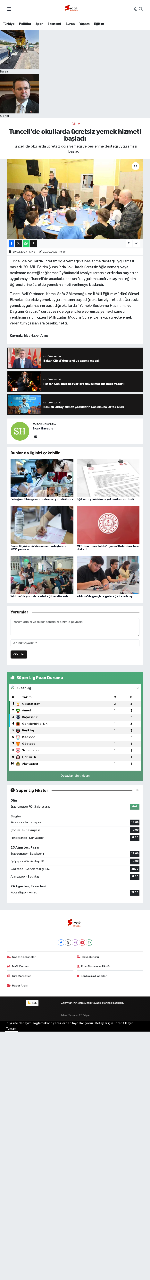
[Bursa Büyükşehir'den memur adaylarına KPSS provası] (42, 524)
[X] (68, 942)
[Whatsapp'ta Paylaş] (26, 243)
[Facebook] (61, 942)
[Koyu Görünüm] (135, 9)
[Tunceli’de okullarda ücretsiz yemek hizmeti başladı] (75, 199)
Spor (39, 24)
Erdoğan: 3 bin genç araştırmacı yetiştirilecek (42, 499)
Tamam (11, 1028)
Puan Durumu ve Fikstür (96, 966)
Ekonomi (54, 24)
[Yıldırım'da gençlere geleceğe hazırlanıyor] (108, 575)
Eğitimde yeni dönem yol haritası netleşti (105, 499)
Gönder (19, 654)
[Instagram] (75, 942)
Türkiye (9, 24)
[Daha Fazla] (33, 243)
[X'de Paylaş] (18, 243)
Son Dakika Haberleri (94, 976)
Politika (25, 24)
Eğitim (99, 24)
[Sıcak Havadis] (72, 9)
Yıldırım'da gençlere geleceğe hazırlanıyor (106, 596)
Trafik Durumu (20, 966)
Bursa (70, 24)
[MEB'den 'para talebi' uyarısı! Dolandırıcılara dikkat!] (108, 524)
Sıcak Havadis (43, 428)
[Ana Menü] (9, 9)
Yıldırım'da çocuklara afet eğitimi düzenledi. (41, 596)
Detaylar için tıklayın (75, 775)
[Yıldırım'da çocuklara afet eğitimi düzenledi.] (42, 575)
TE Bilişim (84, 1015)
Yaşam (84, 24)
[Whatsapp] (89, 942)
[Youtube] (82, 942)
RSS (34, 1002)
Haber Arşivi (20, 985)
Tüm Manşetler (21, 976)
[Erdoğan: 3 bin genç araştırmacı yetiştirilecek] (42, 477)
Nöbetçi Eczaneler (24, 957)
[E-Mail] (36, 437)
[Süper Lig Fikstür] (137, 790)
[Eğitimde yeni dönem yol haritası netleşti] (108, 477)
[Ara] (141, 9)
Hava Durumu (90, 957)
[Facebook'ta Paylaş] (11, 243)
